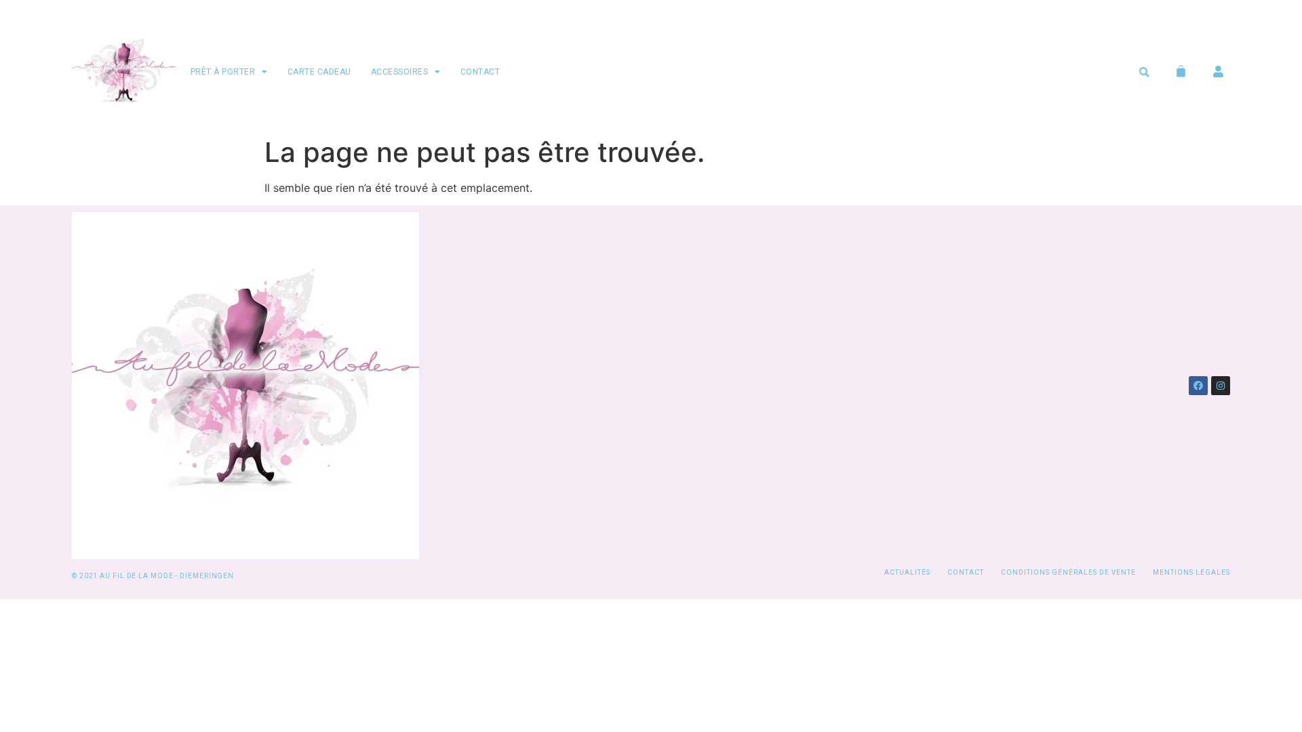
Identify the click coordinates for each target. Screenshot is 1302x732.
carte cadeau (319, 72)
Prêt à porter (223, 72)
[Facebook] (1198, 385)
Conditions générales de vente (1068, 572)
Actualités (907, 572)
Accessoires (400, 72)
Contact (480, 72)
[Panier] (1181, 70)
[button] (1144, 72)
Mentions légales (1191, 572)
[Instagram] (1220, 385)
